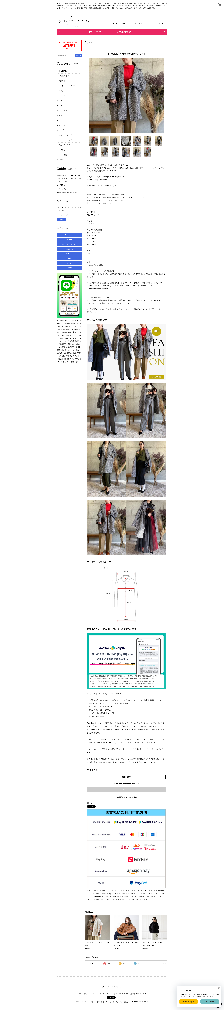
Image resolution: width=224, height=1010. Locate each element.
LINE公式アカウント (69, 244)
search (78, 55)
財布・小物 (63, 155)
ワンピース (63, 96)
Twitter (69, 240)
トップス (62, 91)
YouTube (69, 254)
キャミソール (63, 125)
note (69, 263)
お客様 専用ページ (65, 76)
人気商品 (62, 81)
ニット (61, 105)
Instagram (69, 235)
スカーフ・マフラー (66, 145)
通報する (89, 803)
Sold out (126, 789)
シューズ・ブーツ (65, 135)
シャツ (61, 100)
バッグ (61, 130)
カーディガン (63, 110)
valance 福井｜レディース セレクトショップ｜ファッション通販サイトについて (69, 178)
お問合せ (61, 185)
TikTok (69, 258)
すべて (92, 963)
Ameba (69, 268)
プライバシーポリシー (66, 189)
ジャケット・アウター (67, 86)
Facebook (69, 249)
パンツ (61, 120)
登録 (61, 219)
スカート (62, 115)
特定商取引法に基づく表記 (68, 192)
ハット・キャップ (65, 140)
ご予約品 (62, 160)
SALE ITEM (63, 71)
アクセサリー (63, 150)
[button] (137, 24)
